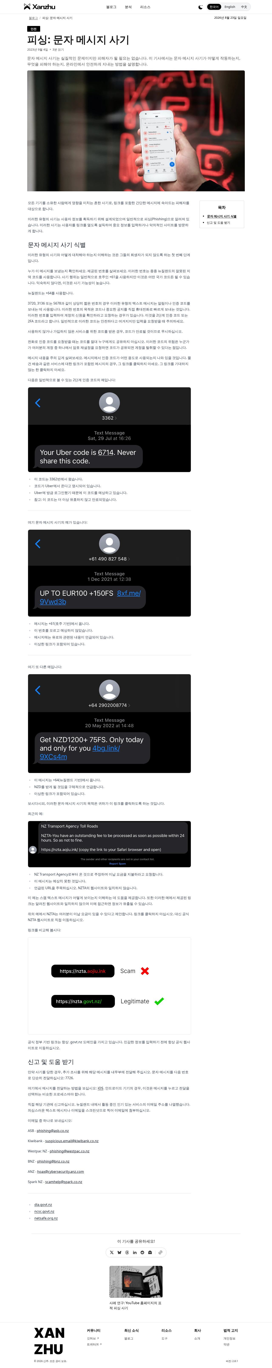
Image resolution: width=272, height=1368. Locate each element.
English (230, 7)
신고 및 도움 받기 (218, 222)
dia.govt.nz (43, 1204)
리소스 (145, 6)
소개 (197, 1338)
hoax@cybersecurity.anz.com (60, 1171)
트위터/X (94, 1344)
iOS (100, 1088)
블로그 (111, 6)
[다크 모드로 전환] (200, 6)
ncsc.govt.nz (44, 1211)
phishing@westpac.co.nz (69, 1151)
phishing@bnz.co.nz (53, 1161)
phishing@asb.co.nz (53, 1130)
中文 (244, 7)
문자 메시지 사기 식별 (222, 216)
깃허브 (93, 1338)
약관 (227, 1344)
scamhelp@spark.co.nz (63, 1181)
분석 (128, 6)
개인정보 (229, 1338)
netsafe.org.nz (46, 1218)
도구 (164, 1338)
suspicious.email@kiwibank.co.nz (72, 1141)
